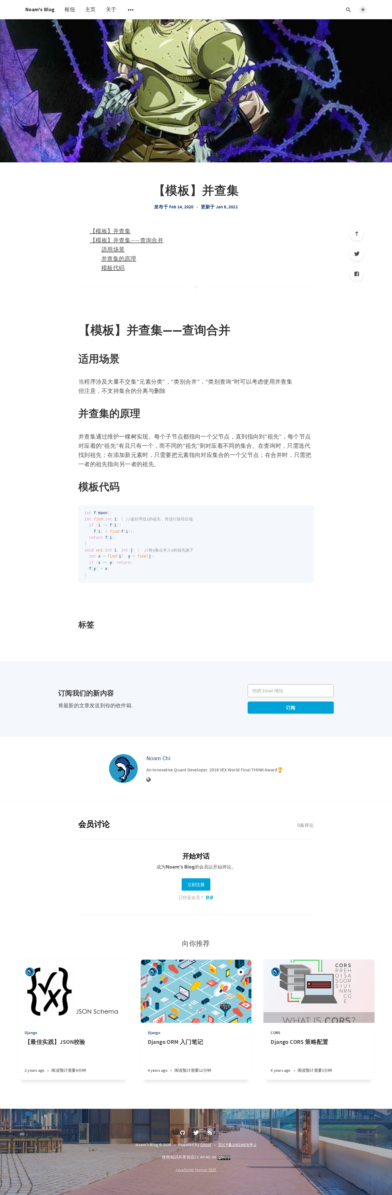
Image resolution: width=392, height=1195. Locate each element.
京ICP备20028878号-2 (237, 1144)
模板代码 (113, 267)
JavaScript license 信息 (195, 1169)
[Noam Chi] (123, 768)
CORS (275, 1032)
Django (31, 1032)
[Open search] (348, 9)
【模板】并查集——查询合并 (126, 240)
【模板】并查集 (110, 231)
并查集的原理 (118, 258)
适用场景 (113, 249)
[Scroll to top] (357, 233)
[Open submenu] (130, 9)
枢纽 (70, 9)
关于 (111, 9)
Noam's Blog (40, 9)
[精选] (240, 972)
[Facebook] (357, 274)
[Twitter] (357, 254)
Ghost (205, 1144)
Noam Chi (158, 758)
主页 (90, 9)
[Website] (148, 780)
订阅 (290, 707)
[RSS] (209, 1133)
